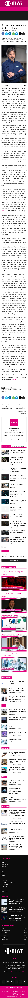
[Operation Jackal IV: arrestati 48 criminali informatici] (5, 509)
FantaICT (5, 887)
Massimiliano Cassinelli (13, 719)
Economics (5, 884)
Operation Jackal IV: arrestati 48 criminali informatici (16, 509)
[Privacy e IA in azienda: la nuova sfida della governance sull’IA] (4, 734)
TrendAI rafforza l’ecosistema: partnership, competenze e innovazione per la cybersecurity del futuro (13, 572)
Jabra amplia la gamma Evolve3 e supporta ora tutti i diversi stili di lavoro (17, 761)
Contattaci (6, 987)
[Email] (20, 33)
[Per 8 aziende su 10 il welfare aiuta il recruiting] (4, 783)
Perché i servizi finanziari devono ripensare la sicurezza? (17, 485)
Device (3, 875)
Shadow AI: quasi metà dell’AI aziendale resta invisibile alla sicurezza (18, 501)
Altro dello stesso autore (18, 446)
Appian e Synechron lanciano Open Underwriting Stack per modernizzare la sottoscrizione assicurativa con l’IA (17, 814)
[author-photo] (14, 426)
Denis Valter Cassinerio (6, 389)
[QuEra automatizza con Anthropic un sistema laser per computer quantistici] (4, 917)
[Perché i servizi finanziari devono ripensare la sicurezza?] (5, 485)
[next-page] (5, 547)
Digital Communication (8, 882)
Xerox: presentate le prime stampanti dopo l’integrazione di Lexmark (17, 769)
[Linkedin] (9, 33)
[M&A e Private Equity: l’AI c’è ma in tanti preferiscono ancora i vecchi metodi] (4, 847)
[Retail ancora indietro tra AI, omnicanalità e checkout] (5, 452)
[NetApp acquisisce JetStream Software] (4, 684)
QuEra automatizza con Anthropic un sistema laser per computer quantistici (17, 917)
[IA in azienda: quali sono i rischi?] (4, 742)
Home (2, 22)
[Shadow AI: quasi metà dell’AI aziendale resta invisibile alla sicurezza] (5, 501)
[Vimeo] (18, 439)
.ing (2, 889)
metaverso (15, 389)
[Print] (23, 33)
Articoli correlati (6, 446)
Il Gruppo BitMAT (14, 989)
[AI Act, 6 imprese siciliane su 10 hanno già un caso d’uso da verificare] (4, 712)
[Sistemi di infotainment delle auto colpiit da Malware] (5, 532)
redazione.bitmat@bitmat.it (17, 971)
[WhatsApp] (13, 33)
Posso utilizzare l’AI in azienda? (18, 717)
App (2, 873)
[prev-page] (2, 547)
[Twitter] (6, 33)
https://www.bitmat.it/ (14, 430)
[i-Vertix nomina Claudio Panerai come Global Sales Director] (4, 691)
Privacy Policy (20, 987)
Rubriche (3, 878)
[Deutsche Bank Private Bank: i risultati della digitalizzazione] (5, 469)
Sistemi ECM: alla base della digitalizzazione (7, 407)
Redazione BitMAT (6, 30)
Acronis (13, 379)
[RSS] (12, 439)
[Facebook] (2, 33)
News (2, 862)
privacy (3, 211)
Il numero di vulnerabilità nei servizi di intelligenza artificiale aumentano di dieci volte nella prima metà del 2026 (18, 461)
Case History (4, 864)
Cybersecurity (13, 387)
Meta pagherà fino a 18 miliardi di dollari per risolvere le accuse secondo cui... (17, 901)
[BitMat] (14, 3)
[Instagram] (7, 981)
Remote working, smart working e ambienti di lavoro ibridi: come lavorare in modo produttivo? (21, 410)
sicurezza (4, 391)
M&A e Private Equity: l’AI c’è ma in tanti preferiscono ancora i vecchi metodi (17, 846)
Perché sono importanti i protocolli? (10, 615)
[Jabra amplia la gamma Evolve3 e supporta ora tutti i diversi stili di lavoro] (4, 762)
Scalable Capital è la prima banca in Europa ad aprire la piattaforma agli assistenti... (17, 838)
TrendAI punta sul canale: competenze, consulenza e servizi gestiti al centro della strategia (11, 595)
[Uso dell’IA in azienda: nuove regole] (4, 727)
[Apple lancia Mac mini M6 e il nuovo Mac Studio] (4, 754)
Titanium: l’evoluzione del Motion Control (11, 634)
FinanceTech (4, 891)
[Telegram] (16, 33)
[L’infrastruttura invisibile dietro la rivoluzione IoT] (5, 516)
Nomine (3, 871)
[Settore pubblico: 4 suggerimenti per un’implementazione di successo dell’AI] (4, 790)
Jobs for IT (5, 880)
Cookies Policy (13, 987)
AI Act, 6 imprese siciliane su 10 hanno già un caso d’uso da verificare (17, 711)
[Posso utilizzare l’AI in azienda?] (4, 720)
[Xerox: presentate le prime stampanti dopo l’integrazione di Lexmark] (4, 770)
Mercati (3, 869)
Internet (7, 22)
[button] (2, 9)
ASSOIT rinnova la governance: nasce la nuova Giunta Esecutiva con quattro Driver (17, 698)
